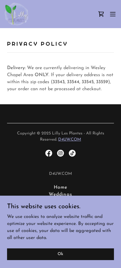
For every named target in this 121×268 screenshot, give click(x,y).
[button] (113, 14)
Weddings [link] (60, 194)
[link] (16, 14)
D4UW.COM (69, 139)
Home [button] (60, 187)
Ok (61, 254)
